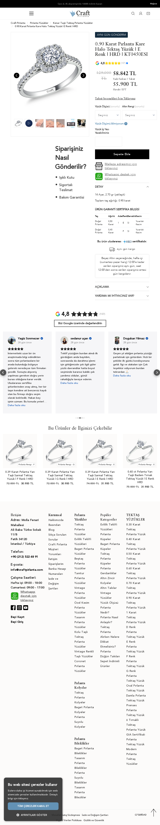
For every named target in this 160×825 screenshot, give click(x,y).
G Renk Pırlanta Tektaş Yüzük (135, 676)
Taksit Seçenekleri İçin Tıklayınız (115, 98)
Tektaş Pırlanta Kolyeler (79, 697)
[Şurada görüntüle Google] (12, 340)
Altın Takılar (108, 588)
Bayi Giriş (17, 622)
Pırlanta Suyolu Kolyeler (79, 722)
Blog (51, 530)
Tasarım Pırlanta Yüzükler (80, 622)
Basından (54, 525)
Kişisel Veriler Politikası (69, 820)
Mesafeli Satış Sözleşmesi (66, 815)
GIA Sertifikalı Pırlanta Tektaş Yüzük (135, 739)
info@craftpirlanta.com (27, 570)
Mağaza (153, 3)
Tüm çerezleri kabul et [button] (33, 806)
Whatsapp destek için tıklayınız (120, 176)
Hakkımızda (56, 520)
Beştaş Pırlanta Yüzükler (80, 563)
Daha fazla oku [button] (16, 405)
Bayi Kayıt (17, 617)
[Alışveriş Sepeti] (148, 14)
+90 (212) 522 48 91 (24, 557)
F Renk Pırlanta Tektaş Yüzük (135, 661)
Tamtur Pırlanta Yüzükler (80, 578)
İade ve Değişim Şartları (53, 583)
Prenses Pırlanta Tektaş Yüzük (135, 710)
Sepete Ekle (122, 154)
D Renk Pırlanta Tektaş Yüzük (135, 632)
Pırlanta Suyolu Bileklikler (80, 777)
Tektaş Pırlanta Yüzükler (80, 529)
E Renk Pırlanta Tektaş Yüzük (135, 646)
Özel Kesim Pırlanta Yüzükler (81, 607)
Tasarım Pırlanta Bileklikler (80, 763)
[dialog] (33, 799)
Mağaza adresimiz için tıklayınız (121, 166)
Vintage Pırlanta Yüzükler (80, 593)
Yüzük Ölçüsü (109, 603)
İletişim (53, 559)
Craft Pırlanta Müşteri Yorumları (57, 549)
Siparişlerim (56, 564)
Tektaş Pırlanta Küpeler (105, 558)
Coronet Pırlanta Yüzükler (80, 666)
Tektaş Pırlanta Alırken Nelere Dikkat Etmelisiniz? (109, 636)
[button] (3, 372)
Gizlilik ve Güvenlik (94, 820)
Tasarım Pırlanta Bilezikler (80, 792)
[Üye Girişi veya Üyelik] (141, 14)
